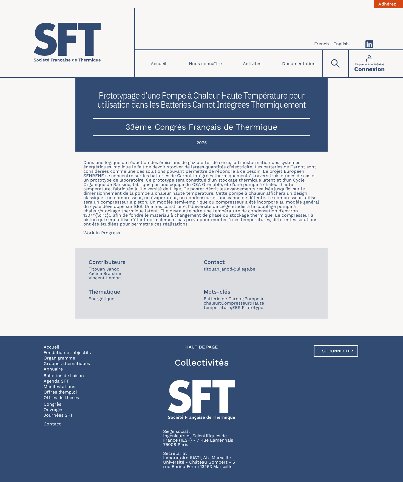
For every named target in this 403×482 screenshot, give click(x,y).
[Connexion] (369, 63)
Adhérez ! (388, 4)
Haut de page (201, 347)
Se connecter (337, 351)
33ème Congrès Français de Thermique (201, 127)
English (341, 43)
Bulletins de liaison (64, 375)
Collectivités (202, 362)
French (321, 43)
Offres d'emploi (60, 392)
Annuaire (53, 369)
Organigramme (59, 358)
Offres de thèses (61, 397)
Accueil (158, 63)
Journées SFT (58, 415)
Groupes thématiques (67, 363)
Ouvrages (53, 409)
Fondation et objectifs (67, 352)
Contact (52, 424)
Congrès (52, 404)
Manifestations (59, 386)
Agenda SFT (56, 381)
